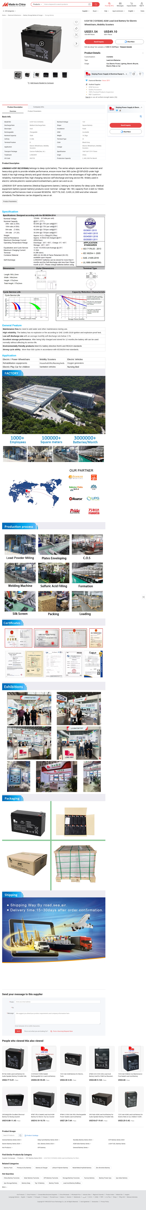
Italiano (62, 1197)
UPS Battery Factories (51, 1178)
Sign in (141, 6)
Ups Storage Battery (10, 1183)
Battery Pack (8, 1168)
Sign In (88, 97)
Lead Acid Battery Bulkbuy (72, 1183)
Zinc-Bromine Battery (103, 1168)
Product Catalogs (32, 1135)
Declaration (95, 1201)
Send (18, 1031)
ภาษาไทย (108, 1197)
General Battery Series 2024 (11, 1140)
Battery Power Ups (105, 1178)
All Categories (9, 11)
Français (45, 1197)
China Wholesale (64, 1194)
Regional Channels (98, 1194)
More (4, 1187)
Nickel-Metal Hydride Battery (82, 1168)
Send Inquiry (99, 42)
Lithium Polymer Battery (60, 1168)
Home (4, 15)
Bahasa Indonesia (132, 1197)
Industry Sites (87, 1194)
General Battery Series (80, 1147)
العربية (84, 1197)
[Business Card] (141, 116)
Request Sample (126, 47)
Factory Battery (89, 1178)
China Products (31, 1194)
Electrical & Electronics (14, 15)
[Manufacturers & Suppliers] (13, 4)
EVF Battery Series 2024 (116, 1140)
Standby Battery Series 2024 (82, 1140)
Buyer (95, 11)
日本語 (96, 1197)
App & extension (117, 11)
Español (29, 1197)
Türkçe (115, 1197)
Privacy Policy (105, 1201)
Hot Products (6, 1147)
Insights (127, 1194)
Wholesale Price (76, 1194)
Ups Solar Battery (121, 1178)
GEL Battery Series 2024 (46, 1144)
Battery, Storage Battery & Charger (33, 15)
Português (37, 1197)
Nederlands (77, 1197)
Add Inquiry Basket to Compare (42, 83)
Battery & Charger (42, 1168)
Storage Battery (49, 15)
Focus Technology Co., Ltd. (59, 1201)
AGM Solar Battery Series (81, 1144)
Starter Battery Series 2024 (11, 1144)
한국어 (90, 1197)
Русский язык (54, 1197)
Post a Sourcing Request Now (61, 1031)
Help (105, 11)
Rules (142, 11)
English (23, 1197)
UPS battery (42, 1147)
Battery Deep (26, 1183)
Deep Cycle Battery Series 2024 (48, 1140)
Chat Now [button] (131, 42)
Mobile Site (119, 1194)
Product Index (110, 1194)
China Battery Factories (11, 1178)
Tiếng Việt (122, 1197)
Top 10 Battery (39, 1183)
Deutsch (69, 1197)
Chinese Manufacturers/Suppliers (47, 1194)
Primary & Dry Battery (24, 1168)
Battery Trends (54, 1183)
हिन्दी (102, 1197)
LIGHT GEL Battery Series (116, 1144)
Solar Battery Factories (31, 1178)
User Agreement (85, 1201)
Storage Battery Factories (71, 1178)
